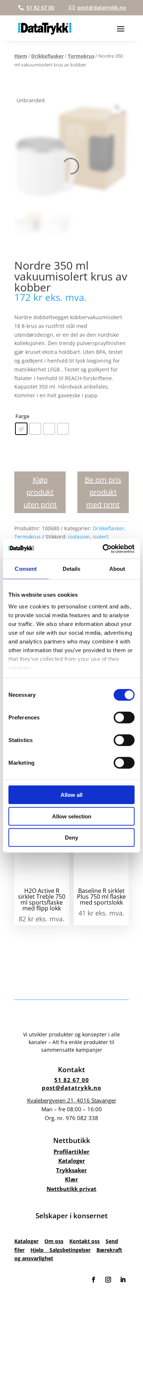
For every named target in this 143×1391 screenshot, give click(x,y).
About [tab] (117, 569)
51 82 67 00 (71, 1080)
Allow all (71, 795)
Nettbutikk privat (71, 1188)
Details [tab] (72, 569)
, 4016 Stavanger (71, 1100)
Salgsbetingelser (70, 1249)
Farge (22, 416)
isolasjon (79, 536)
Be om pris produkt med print (103, 492)
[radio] (21, 428)
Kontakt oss (84, 1241)
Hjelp (40, 1249)
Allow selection (71, 816)
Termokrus (81, 56)
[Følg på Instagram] (108, 1279)
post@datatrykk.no (71, 1087)
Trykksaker (71, 1170)
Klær (71, 1179)
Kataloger (71, 1160)
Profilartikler (71, 1151)
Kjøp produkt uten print (40, 492)
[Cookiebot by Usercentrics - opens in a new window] (103, 548)
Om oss (53, 1241)
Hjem (20, 56)
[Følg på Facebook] (93, 1279)
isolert (100, 536)
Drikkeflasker (47, 56)
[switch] (124, 717)
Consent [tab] (26, 569)
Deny (71, 837)
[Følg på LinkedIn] (123, 1279)
